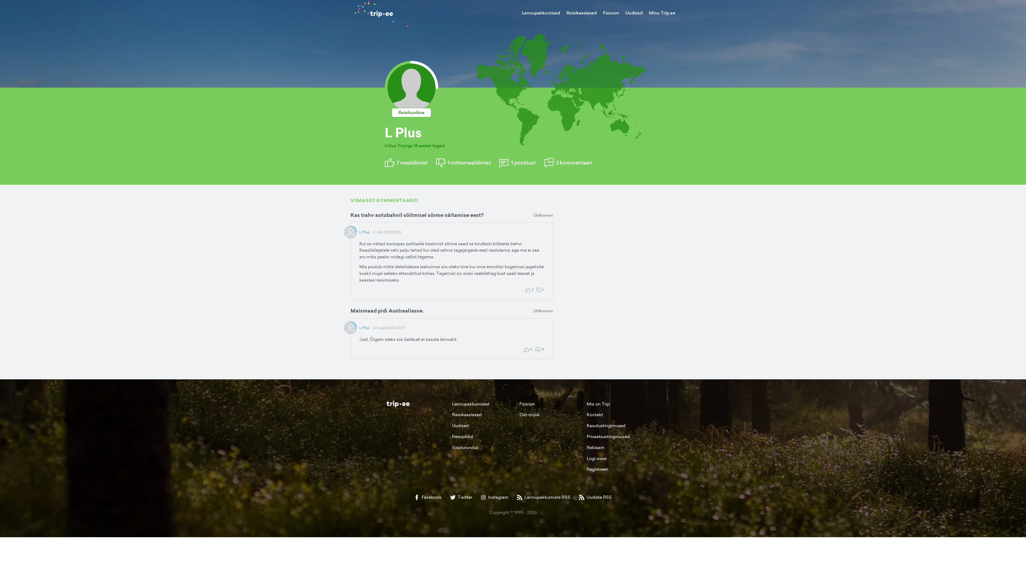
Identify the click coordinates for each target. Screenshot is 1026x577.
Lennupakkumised (541, 13)
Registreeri (597, 469)
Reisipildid (462, 436)
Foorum (611, 13)
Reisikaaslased (581, 13)
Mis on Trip (598, 404)
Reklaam (595, 447)
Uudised (634, 13)
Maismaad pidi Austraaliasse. (387, 310)
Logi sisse (597, 458)
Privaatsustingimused (608, 436)
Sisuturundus (465, 447)
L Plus (364, 232)
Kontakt (595, 415)
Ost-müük (529, 415)
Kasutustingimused (606, 425)
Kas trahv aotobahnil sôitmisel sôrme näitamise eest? (417, 215)
